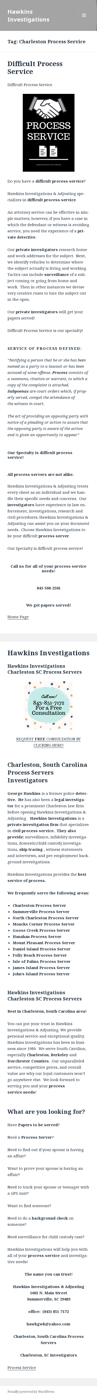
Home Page (18, 616)
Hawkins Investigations (28, 15)
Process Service (22, 1367)
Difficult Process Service (35, 67)
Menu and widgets (84, 20)
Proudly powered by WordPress (31, 1391)
